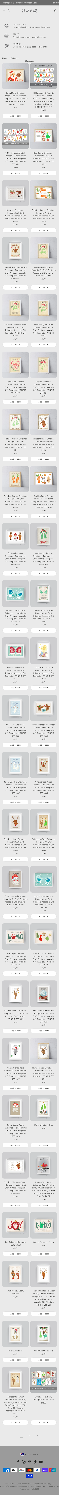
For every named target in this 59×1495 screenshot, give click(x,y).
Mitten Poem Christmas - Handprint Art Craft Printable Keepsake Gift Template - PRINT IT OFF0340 (43, 902)
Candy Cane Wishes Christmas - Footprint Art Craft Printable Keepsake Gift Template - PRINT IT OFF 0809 (15, 387)
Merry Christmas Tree (43, 1125)
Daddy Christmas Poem (43, 1242)
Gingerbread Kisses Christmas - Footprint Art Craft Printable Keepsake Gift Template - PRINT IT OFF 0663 (43, 787)
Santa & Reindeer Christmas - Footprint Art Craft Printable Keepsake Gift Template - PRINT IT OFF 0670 (15, 558)
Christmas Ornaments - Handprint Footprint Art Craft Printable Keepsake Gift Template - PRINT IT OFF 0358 (43, 959)
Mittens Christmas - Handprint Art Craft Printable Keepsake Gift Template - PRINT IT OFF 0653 (15, 673)
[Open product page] (15, 76)
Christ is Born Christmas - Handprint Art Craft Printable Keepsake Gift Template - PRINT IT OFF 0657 (43, 673)
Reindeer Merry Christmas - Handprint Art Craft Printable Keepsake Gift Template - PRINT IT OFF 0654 (15, 844)
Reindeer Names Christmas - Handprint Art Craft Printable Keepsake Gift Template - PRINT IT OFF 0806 (43, 444)
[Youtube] (41, 1461)
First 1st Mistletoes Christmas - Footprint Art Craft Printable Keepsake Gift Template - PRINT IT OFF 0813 (43, 387)
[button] (3, 10)
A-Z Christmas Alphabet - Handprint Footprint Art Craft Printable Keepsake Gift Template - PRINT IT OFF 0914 (15, 158)
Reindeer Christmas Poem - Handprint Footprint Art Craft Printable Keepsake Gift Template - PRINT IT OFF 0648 (15, 1188)
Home (4, 58)
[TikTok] (35, 1461)
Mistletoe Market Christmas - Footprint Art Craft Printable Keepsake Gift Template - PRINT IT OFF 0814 (15, 444)
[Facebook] (18, 1461)
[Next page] (37, 1435)
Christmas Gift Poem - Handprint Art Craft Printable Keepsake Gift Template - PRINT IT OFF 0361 (43, 616)
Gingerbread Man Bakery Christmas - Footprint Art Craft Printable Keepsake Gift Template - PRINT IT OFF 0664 (15, 273)
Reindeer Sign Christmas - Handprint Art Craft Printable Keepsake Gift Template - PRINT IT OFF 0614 (43, 1073)
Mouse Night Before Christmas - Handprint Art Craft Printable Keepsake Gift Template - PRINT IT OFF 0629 (15, 1073)
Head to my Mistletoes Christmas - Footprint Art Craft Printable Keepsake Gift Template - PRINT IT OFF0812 (43, 330)
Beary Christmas (15, 1351)
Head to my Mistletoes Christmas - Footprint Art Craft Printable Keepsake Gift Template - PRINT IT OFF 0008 (43, 558)
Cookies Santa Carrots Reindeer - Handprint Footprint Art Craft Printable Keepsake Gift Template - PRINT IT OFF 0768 (44, 501)
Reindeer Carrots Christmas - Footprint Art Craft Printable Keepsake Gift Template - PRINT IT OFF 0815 (43, 215)
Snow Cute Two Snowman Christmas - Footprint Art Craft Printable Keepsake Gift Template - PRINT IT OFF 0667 (15, 787)
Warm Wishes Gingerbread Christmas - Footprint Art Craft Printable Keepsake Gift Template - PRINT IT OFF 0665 (43, 730)
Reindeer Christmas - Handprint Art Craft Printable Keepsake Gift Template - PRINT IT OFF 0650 (15, 215)
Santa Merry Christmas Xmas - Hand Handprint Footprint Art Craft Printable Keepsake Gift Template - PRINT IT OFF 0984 (15, 98)
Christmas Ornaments (43, 1351)
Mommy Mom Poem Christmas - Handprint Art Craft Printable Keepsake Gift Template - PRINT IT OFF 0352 (15, 959)
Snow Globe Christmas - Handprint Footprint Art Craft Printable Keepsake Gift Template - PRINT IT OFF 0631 (43, 1016)
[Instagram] (23, 1461)
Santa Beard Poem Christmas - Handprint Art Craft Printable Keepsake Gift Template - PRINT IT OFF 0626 (15, 1130)
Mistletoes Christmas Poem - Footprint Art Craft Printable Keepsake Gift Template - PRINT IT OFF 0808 (15, 330)
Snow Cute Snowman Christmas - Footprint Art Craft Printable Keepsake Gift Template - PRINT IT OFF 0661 (15, 730)
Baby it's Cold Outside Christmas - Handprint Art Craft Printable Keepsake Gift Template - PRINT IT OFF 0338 (15, 616)
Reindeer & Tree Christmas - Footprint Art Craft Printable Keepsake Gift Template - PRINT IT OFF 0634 (43, 844)
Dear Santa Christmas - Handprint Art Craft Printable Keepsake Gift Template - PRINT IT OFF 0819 (43, 158)
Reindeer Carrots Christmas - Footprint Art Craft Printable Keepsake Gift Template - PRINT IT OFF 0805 (15, 501)
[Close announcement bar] (56, 2)
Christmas (14, 58)
